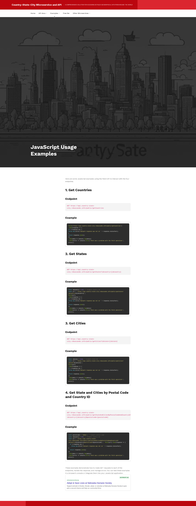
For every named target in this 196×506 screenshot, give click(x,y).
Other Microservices (81, 13)
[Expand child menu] (46, 13)
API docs (42, 13)
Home (33, 13)
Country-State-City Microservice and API (37, 4)
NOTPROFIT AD (124, 477)
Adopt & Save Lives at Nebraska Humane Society (89, 483)
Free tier (66, 13)
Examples (54, 13)
